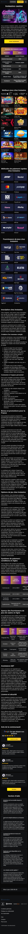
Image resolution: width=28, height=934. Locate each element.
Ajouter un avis (14, 739)
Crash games (16, 94)
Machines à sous (23, 94)
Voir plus (14, 789)
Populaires (3, 93)
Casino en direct (10, 94)
